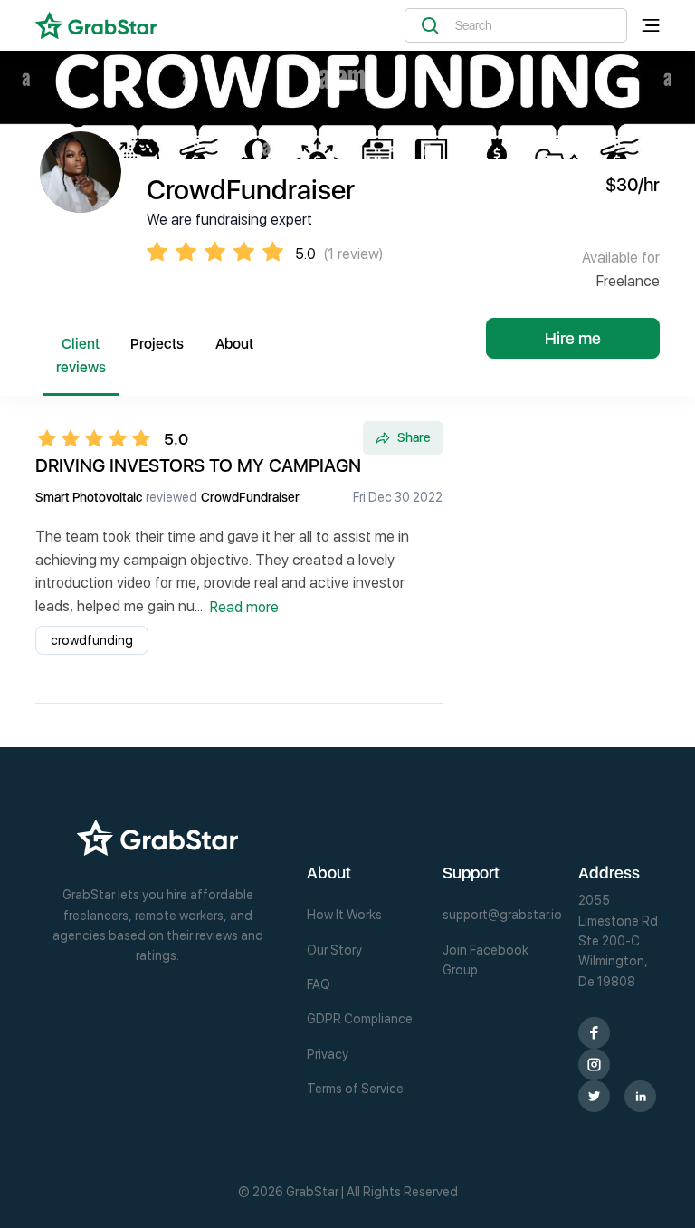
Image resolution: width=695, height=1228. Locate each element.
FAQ (318, 984)
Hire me (573, 338)
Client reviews (81, 355)
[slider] (99, 438)
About (234, 343)
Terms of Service (355, 1088)
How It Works (344, 914)
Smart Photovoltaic (88, 497)
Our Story (334, 950)
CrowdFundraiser (250, 497)
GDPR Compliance (360, 1019)
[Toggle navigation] (651, 26)
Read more (244, 607)
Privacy (327, 1054)
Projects (157, 343)
